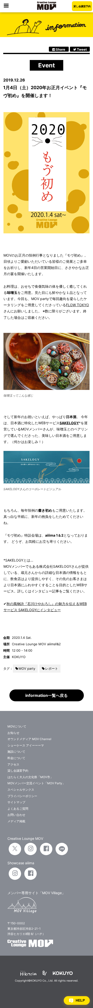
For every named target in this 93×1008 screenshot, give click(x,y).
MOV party (27, 668)
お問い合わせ (16, 815)
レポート (51, 668)
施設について (16, 751)
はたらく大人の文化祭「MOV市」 (30, 777)
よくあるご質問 (17, 808)
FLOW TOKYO (77, 305)
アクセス (13, 764)
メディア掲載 (16, 821)
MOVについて (16, 726)
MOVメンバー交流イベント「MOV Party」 (36, 783)
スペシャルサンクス (20, 789)
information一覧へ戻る (46, 695)
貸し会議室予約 (82, 6)
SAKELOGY (69, 423)
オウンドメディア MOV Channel (29, 739)
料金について (16, 758)
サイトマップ (16, 802)
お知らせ (13, 733)
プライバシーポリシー (22, 796)
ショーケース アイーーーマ (25, 745)
